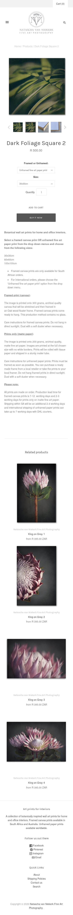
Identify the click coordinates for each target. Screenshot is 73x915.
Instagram (38, 853)
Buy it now (36, 217)
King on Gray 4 (36, 782)
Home (17, 46)
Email (38, 857)
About (36, 874)
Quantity (30, 192)
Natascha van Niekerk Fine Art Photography (36, 529)
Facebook (38, 845)
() (60, 3)
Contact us (36, 882)
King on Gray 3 (36, 699)
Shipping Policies (37, 878)
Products (27, 46)
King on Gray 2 (36, 617)
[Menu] (7, 22)
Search (36, 886)
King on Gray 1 (36, 534)
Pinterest (38, 849)
